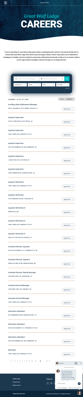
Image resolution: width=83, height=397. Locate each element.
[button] (20, 84)
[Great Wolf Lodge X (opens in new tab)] (51, 383)
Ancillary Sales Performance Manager (22, 104)
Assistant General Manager (18, 285)
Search (66, 79)
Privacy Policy (17, 385)
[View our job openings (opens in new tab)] (5, 2)
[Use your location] (62, 78)
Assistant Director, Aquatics (19, 246)
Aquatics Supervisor (16, 117)
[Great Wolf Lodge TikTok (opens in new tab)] (55, 383)
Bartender (12, 350)
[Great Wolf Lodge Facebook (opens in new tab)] (47, 383)
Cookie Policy (16, 382)
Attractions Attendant (16, 311)
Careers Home (44, 2)
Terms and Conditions (19, 393)
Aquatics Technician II (16, 208)
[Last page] (40, 361)
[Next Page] (35, 361)
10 (32, 361)
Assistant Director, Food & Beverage (22, 272)
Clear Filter (67, 88)
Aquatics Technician (16, 182)
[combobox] (52, 79)
